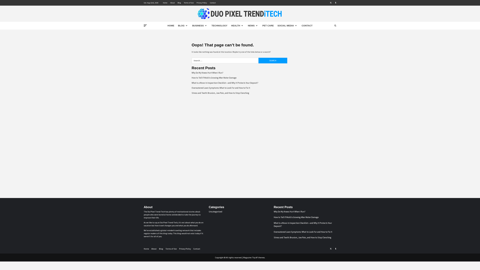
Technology (219, 25)
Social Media (286, 25)
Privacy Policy (202, 3)
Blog (179, 3)
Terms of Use (189, 3)
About (172, 3)
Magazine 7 (248, 257)
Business (198, 25)
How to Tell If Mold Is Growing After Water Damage (214, 77)
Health (235, 25)
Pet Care (268, 25)
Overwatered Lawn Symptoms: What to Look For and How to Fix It (221, 87)
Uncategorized (215, 211)
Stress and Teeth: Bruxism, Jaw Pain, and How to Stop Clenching (220, 93)
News (251, 25)
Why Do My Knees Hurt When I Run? (207, 72)
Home (165, 3)
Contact (213, 3)
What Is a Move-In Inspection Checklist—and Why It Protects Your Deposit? (225, 83)
